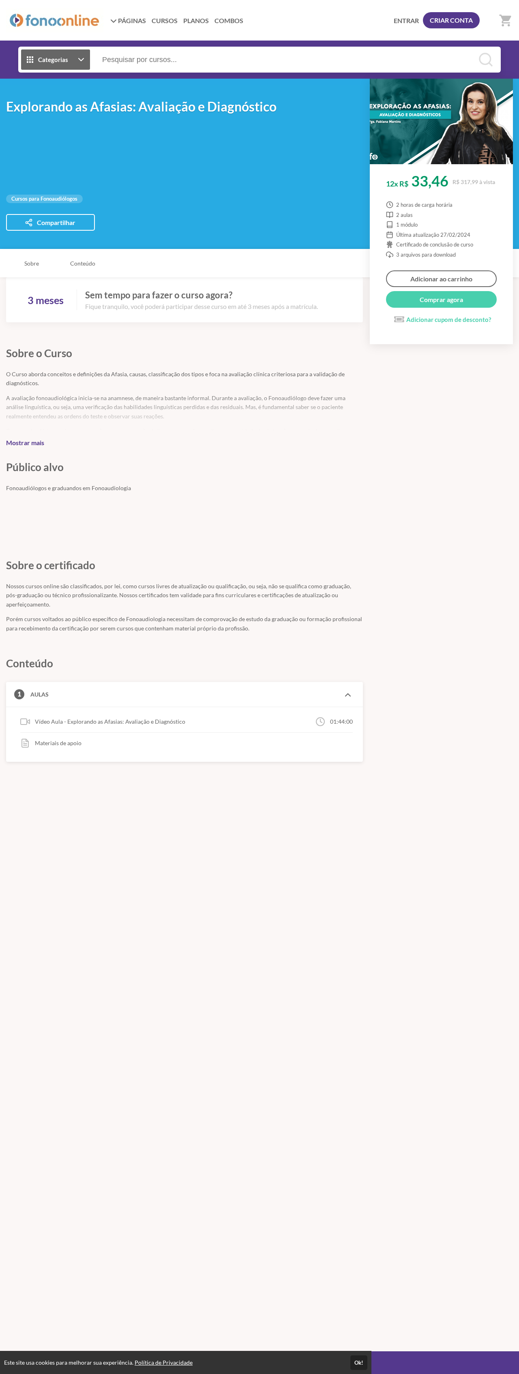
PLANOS (196, 20)
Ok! (358, 1362)
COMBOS (228, 20)
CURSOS (165, 20)
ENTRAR (406, 20)
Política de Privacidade (164, 1362)
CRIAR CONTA (451, 20)
